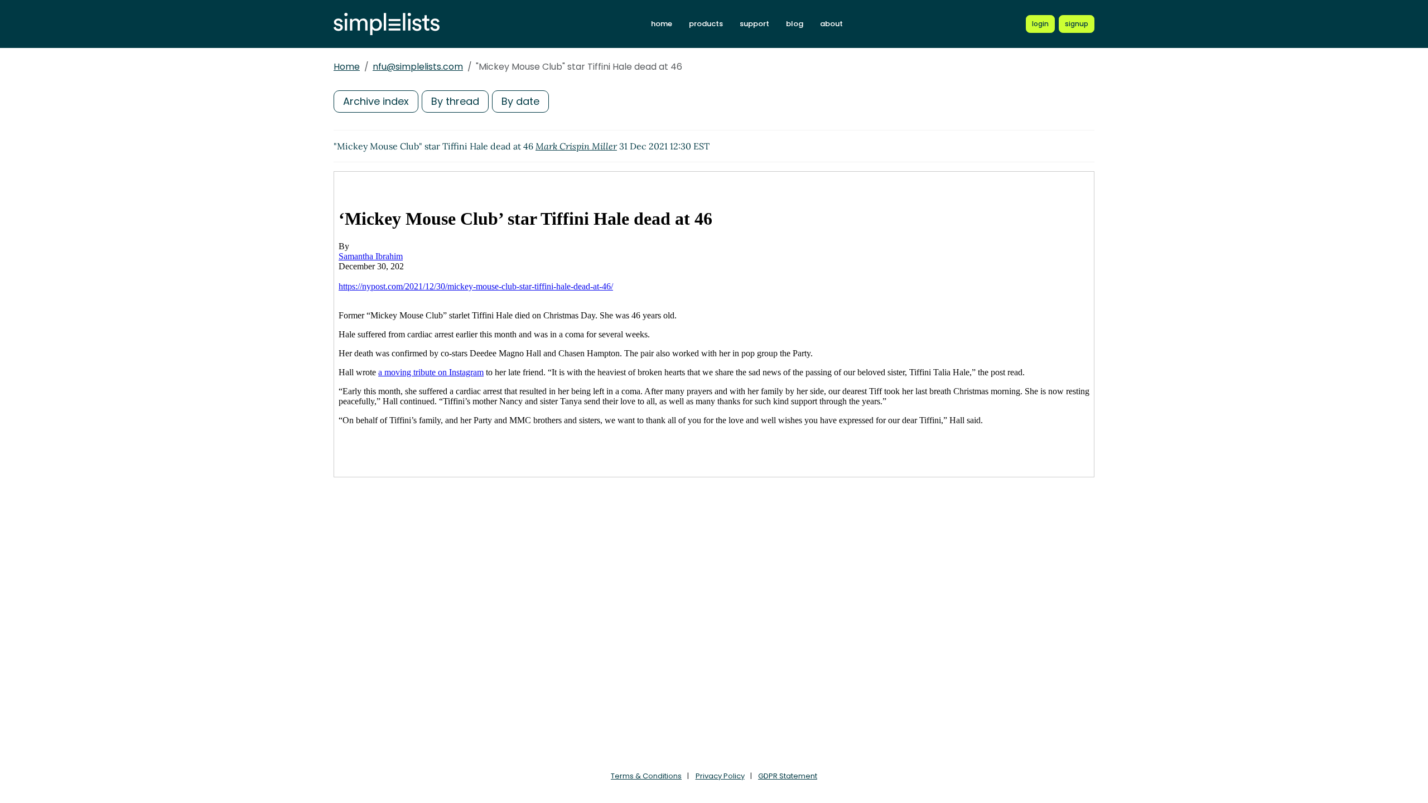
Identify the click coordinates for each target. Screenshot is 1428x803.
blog (794, 23)
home (661, 23)
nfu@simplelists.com (418, 66)
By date (520, 101)
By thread (455, 101)
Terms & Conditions (646, 776)
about (831, 23)
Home (347, 66)
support (754, 23)
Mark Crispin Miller (576, 146)
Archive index (376, 101)
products (706, 23)
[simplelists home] (387, 24)
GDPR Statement (787, 776)
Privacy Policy (720, 776)
